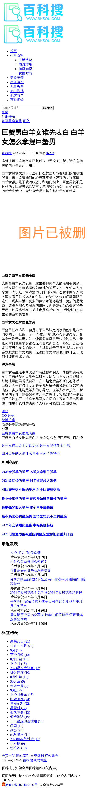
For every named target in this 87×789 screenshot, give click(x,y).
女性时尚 (25, 73)
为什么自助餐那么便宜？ (28, 561)
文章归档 (37, 756)
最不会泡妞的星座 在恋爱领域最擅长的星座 (34, 498)
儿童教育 (17, 86)
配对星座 (20, 734)
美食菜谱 (17, 77)
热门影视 (17, 91)
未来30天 (20, 641)
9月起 (16, 690)
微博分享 (8, 420)
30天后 (17, 681)
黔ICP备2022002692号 (21, 785)
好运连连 (20, 672)
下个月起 (20, 655)
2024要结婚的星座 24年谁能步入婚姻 (29, 480)
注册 (5, 116)
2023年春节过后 (25, 739)
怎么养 (18, 748)
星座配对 (20, 703)
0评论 (50, 153)
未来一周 (19, 686)
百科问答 (17, 100)
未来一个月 (21, 646)
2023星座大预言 (25, 668)
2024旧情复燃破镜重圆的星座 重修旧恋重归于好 (37, 534)
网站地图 (40, 760)
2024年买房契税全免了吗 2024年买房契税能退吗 (46, 592)
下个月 (18, 663)
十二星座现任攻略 (27, 721)
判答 (16, 730)
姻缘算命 (20, 712)
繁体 (5, 112)
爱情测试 (20, 717)
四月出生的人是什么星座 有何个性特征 (31, 453)
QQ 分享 (8, 415)
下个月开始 (21, 694)
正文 (26, 121)
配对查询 (20, 699)
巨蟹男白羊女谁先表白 (18, 433)
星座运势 (17, 82)
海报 (5, 411)
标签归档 (51, 756)
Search (47, 107)
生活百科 (17, 55)
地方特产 (17, 95)
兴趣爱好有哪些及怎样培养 (30, 570)
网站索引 (23, 756)
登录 (11, 116)
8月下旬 (19, 659)
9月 (16, 650)
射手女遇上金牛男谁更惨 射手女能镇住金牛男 (36, 445)
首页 (13, 51)
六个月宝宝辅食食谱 (25, 552)
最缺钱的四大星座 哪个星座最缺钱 (27, 507)
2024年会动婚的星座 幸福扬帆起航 (27, 525)
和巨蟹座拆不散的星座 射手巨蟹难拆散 (31, 489)
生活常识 (25, 60)
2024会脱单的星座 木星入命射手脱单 (29, 472)
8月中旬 (19, 677)
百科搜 (7, 153)
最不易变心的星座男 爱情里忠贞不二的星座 (34, 516)
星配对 (18, 708)
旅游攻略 (25, 64)
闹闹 (16, 726)
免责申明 (8, 756)
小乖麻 (17, 743)
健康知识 (25, 69)
